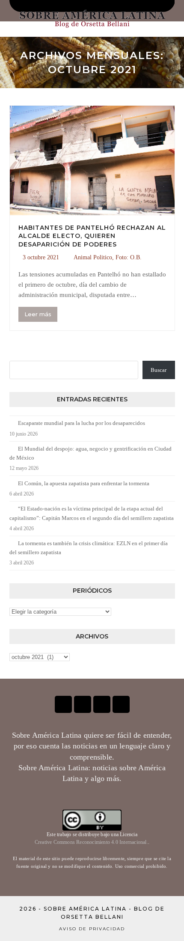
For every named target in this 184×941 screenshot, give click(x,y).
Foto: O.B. (129, 257)
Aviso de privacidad (92, 929)
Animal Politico (93, 257)
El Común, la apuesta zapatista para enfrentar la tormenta (83, 483)
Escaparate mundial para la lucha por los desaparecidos (81, 423)
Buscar (158, 370)
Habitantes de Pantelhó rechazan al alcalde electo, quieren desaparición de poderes (92, 236)
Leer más (37, 314)
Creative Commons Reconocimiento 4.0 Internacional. (91, 842)
